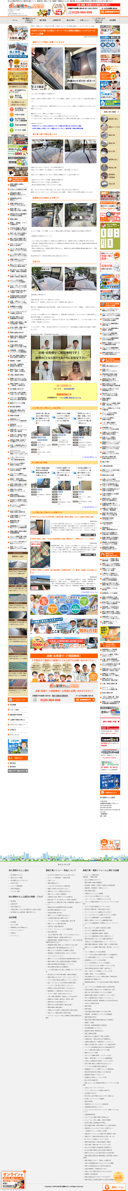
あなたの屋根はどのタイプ (92, 880)
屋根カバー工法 (114, 127)
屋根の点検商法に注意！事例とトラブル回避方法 (110, 598)
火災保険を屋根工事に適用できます (58, 918)
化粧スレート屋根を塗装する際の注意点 (109, 438)
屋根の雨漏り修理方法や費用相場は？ (18, 495)
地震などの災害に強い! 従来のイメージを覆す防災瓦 (100, 1044)
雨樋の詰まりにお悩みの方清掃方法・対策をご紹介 (111, 669)
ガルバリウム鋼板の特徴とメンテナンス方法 (18, 474)
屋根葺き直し (113, 159)
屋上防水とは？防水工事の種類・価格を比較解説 (18, 270)
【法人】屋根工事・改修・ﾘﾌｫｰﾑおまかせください (111, 697)
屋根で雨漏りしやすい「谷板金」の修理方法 (17, 384)
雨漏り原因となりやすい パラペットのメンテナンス (63, 977)
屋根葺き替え (113, 119)
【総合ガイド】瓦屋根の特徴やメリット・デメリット (100, 941)
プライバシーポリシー (17, 725)
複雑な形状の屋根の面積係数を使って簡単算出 (18, 337)
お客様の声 (57, 20)
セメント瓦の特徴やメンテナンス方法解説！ (18, 281)
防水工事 (112, 151)
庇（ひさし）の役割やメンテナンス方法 (18, 505)
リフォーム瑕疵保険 (16, 886)
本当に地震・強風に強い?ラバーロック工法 (19, 328)
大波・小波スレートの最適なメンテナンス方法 (18, 302)
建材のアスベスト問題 (17, 403)
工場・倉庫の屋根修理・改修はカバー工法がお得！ (111, 660)
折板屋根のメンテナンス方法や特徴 (95, 960)
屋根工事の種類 (110, 112)
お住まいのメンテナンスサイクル (94, 1087)
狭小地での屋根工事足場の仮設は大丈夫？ (109, 457)
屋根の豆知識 (14, 415)
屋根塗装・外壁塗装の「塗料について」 (96, 888)
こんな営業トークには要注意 (109, 588)
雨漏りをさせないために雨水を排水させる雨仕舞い (100, 1153)
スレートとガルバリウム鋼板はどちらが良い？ (110, 309)
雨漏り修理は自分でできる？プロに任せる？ (18, 204)
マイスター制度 (15, 891)
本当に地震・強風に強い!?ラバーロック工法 (98, 1144)
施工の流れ (71, 20)
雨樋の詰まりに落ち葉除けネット (57, 1002)
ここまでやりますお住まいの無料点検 (98, 20)
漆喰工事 (112, 135)
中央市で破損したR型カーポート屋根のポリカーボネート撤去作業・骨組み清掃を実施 (57, 128)
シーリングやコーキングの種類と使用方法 (18, 312)
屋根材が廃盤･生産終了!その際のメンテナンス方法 (100, 995)
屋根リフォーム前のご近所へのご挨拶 (109, 569)
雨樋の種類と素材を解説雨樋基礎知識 (18, 532)
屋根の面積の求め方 (17, 332)
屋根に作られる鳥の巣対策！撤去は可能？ (60, 1004)
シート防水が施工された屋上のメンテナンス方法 (18, 255)
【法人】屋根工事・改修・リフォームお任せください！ (64, 934)
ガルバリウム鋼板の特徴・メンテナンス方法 (98, 1055)
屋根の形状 (14, 341)
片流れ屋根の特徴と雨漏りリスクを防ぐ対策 (18, 345)
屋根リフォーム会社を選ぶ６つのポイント (111, 470)
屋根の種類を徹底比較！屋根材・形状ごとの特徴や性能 (101, 944)
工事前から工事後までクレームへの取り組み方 (110, 574)
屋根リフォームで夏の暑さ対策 (57, 923)
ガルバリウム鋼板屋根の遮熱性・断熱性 (110, 329)
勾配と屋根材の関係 (17, 375)
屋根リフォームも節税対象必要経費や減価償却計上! (111, 702)
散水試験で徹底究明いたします (57, 910)
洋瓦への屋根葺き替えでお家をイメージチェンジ (18, 446)
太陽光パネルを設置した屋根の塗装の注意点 (110, 433)
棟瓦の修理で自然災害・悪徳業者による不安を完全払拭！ (102, 1000)
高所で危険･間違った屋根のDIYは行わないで (98, 1063)
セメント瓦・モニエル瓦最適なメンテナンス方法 (18, 286)
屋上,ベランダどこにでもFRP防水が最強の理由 (18, 265)
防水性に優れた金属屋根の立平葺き (95, 1122)
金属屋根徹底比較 (90, 1114)
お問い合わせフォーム (72, 398)
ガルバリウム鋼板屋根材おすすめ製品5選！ (110, 338)
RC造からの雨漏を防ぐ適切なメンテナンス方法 (99, 1061)
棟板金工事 (112, 168)
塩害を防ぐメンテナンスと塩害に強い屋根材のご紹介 (100, 1133)
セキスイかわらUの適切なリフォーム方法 (97, 896)
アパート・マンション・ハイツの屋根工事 (60, 929)
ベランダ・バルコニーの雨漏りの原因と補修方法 (18, 275)
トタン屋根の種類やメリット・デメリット (109, 423)
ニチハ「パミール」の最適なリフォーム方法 (98, 899)
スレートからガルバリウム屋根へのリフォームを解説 (111, 314)
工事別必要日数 (107, 466)
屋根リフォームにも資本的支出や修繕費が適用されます (64, 958)
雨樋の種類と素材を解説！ (55, 1007)
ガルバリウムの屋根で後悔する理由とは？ (17, 464)
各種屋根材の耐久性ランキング (94, 1107)
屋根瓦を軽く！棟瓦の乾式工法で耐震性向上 (109, 499)
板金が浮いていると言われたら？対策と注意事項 (111, 602)
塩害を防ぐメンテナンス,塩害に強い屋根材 (18, 430)
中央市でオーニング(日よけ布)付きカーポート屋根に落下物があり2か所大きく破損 (56, 126)
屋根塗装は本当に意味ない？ (16, 199)
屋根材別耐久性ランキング (16, 425)
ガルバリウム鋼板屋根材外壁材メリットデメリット (111, 348)
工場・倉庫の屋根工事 (109, 683)
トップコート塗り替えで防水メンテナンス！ (18, 542)
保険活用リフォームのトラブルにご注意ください (111, 617)
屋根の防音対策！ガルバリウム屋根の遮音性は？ (111, 353)
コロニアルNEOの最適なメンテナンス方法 (110, 452)
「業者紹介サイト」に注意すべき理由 (109, 622)
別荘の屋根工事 (107, 693)
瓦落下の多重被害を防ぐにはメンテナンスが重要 (110, 484)
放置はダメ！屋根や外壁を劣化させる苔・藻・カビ (100, 1136)
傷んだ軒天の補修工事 (91, 1080)
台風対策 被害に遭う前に (55, 912)
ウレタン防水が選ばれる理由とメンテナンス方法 (18, 249)
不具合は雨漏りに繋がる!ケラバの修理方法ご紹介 (18, 228)
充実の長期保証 (15, 888)
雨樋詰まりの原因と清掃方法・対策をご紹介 (61, 999)
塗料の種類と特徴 (109, 722)
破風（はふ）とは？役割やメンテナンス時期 (18, 547)
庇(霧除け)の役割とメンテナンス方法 (16, 307)
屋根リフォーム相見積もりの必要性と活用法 (61, 950)
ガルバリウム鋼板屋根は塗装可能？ (110, 324)
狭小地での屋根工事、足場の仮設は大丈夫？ (98, 909)
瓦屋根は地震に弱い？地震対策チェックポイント (111, 504)
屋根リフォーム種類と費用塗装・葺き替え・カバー (111, 404)
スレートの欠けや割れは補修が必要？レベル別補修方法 (101, 954)
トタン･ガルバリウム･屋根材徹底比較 (17, 458)
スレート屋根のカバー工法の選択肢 (111, 409)
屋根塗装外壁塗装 (112, 176)
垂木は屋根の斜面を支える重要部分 (58, 967)
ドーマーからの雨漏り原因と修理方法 (17, 511)
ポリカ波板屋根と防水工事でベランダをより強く (111, 664)
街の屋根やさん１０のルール (19, 880)
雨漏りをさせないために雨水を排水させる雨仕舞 (18, 379)
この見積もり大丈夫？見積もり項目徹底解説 (109, 579)
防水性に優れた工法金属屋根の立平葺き (17, 317)
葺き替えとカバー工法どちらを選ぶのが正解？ (110, 394)
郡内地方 (13, 766)
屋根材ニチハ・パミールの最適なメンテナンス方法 (111, 443)
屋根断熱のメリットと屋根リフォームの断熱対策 (18, 526)
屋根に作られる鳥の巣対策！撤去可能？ (110, 679)
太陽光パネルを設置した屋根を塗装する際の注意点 (63, 1010)
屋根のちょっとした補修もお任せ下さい (59, 891)
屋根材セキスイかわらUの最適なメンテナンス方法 (111, 447)
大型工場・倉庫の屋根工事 (55, 926)
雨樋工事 (112, 143)
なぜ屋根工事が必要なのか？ (110, 365)
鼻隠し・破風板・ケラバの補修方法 (18, 223)
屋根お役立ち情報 (108, 475)
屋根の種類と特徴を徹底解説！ (17, 185)
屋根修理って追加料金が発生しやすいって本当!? (110, 607)
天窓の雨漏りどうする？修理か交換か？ (18, 516)
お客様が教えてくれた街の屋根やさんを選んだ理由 (26, 909)
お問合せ (13, 730)
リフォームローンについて (55, 956)
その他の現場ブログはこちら (89, 592)
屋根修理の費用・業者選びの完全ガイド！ (18, 193)
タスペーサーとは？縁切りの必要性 (17, 244)
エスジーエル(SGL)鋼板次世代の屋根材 (18, 469)
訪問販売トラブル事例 (109, 593)
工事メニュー (84, 20)
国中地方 (13, 763)
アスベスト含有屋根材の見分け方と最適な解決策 (18, 398)
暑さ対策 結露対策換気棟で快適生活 (17, 365)
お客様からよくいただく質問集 (94, 893)
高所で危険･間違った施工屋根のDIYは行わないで (18, 485)
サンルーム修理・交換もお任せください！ (110, 655)
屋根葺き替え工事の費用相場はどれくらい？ (110, 379)
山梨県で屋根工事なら (17, 720)
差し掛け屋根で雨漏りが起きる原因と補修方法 (98, 1150)
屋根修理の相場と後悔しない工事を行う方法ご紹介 (63, 945)
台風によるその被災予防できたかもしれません (111, 480)
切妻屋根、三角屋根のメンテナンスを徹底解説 (18, 351)
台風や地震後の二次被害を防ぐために (110, 494)
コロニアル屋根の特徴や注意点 (108, 418)
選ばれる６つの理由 (16, 877)
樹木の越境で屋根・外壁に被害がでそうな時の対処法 (111, 612)
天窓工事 (112, 184)
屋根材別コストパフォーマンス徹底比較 (18, 420)
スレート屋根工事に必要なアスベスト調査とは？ (18, 537)
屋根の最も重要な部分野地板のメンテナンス (17, 411)
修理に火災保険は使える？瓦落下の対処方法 (111, 489)
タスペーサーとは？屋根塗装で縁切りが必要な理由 (100, 987)
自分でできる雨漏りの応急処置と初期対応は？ (110, 533)
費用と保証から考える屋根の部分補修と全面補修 (62, 961)
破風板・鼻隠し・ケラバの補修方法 (95, 974)
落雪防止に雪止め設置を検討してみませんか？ (61, 988)
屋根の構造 (14, 219)
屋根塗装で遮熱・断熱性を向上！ (94, 1031)
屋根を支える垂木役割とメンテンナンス (17, 490)
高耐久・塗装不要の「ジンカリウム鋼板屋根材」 (99, 1058)
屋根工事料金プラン (53, 883)
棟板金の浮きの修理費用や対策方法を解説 (18, 214)
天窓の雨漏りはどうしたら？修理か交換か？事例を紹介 (101, 976)
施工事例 (43, 20)
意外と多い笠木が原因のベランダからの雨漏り (18, 234)
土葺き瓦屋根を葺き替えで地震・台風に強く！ (18, 291)
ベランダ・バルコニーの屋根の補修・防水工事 (61, 921)
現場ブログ (39, 26)
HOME (32, 26)
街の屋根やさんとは (16, 875)
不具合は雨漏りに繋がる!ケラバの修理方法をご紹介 (100, 989)
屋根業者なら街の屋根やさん (19, 927)
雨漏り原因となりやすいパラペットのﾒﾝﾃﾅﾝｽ (18, 260)
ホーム (14, 20)
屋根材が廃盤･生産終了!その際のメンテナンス (18, 440)
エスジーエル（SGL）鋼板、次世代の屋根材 (98, 1120)
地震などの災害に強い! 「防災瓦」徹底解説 (110, 509)
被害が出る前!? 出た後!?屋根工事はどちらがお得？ (111, 584)
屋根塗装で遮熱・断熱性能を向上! (110, 528)
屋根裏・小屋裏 (15, 361)
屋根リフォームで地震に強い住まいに (59, 915)
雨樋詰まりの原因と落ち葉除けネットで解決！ (111, 674)
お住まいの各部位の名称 (18, 189)
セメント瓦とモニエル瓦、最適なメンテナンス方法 (100, 965)
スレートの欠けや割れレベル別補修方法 (109, 413)
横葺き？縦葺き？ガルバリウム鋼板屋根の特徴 (111, 343)
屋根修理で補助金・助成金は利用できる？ (109, 548)
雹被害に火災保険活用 (91, 1174)
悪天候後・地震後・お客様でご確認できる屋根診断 (100, 885)
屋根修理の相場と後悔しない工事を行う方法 (109, 375)
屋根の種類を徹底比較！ (106, 399)
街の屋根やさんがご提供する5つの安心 (28, 20)
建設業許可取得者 (16, 715)
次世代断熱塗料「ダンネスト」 (107, 523)
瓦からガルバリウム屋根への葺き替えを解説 (110, 319)
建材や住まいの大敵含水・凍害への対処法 (17, 370)
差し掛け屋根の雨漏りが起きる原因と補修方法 (18, 356)
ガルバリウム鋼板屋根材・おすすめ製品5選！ (98, 917)
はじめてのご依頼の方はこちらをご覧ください (61, 875)
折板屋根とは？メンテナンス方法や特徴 (110, 428)
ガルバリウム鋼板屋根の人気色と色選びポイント (99, 936)
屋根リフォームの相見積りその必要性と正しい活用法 (111, 564)
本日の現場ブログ (16, 906)
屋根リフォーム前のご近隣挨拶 (57, 894)
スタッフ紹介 (14, 710)
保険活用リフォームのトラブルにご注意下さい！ (99, 1128)
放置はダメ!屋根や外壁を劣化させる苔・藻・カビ (18, 435)
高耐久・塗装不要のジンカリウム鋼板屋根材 (18, 479)
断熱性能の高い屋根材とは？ (15, 521)
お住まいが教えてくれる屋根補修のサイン (110, 389)
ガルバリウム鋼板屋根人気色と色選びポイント (110, 334)
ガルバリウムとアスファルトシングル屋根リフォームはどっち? (19, 452)
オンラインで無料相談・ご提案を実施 (59, 877)
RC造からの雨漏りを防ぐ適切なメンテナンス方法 (18, 500)
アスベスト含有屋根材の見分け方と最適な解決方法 (100, 1047)
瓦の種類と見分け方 (17, 389)
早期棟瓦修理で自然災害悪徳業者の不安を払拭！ (18, 296)
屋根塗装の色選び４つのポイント (108, 518)
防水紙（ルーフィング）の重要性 (94, 1098)
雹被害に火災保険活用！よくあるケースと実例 (110, 543)
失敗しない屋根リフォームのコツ (109, 370)
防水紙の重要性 (15, 406)
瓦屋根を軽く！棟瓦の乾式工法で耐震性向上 (98, 1039)
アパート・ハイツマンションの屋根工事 (109, 688)
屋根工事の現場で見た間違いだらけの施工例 (109, 514)
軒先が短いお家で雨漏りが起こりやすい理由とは (18, 393)
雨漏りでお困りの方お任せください (58, 888)
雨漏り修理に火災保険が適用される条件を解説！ (110, 538)
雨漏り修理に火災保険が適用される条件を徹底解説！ (100, 1179)
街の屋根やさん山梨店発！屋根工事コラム (23, 912)
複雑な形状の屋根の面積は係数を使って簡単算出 (99, 1019)
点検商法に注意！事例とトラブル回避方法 (60, 897)
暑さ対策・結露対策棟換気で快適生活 (96, 1025)
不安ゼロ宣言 (14, 883)
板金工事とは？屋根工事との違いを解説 (18, 209)
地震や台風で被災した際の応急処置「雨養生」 (18, 322)
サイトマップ (14, 735)
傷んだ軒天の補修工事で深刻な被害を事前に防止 (18, 239)
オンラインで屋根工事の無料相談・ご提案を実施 (110, 559)
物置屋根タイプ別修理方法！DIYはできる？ (109, 650)
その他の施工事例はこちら (90, 457)
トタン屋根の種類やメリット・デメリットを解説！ (100, 957)
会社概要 (112, 20)
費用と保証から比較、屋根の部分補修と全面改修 (111, 384)
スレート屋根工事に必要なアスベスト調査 (97, 1050)
